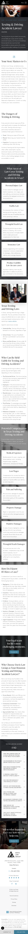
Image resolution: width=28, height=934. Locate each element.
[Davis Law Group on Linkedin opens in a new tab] (16, 883)
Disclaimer (14, 905)
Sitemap (14, 902)
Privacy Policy (14, 899)
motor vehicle (13, 321)
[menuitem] (12, 883)
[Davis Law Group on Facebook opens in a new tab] (12, 883)
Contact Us (14, 652)
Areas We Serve (14, 865)
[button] (2, 928)
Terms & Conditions (14, 895)
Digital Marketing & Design (15, 912)
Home (2, 20)
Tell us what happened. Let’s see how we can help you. (14, 832)
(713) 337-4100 (17, 927)
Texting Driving (22, 20)
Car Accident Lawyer (11, 20)
